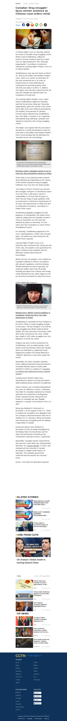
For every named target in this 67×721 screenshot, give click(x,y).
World (17, 665)
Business (18, 671)
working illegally (33, 446)
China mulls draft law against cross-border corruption (41, 593)
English (18, 692)
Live (35, 677)
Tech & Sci (19, 677)
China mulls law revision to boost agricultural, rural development (40, 582)
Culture (18, 679)
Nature (36, 665)
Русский (18, 704)
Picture (36, 668)
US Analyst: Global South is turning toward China (31, 561)
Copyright (29, 718)
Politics (18, 668)
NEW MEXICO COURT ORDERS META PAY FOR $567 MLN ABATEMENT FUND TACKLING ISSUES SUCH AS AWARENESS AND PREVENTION (42, 502)
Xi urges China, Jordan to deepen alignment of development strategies (40, 619)
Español (18, 695)
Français (18, 698)
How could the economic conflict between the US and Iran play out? (41, 630)
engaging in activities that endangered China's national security (33, 371)
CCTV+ (18, 709)
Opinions (18, 674)
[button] (18, 529)
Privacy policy (38, 718)
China (17, 662)
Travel (35, 662)
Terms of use (21, 718)
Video (35, 671)
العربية (17, 701)
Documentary (20, 707)
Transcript (37, 679)
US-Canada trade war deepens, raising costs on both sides (41, 641)
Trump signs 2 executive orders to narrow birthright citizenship (41, 524)
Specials (36, 674)
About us (46, 718)
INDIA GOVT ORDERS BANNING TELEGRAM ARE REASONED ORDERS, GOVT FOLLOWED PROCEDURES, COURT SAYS (42, 513)
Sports (18, 682)
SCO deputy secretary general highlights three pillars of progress (40, 604)
